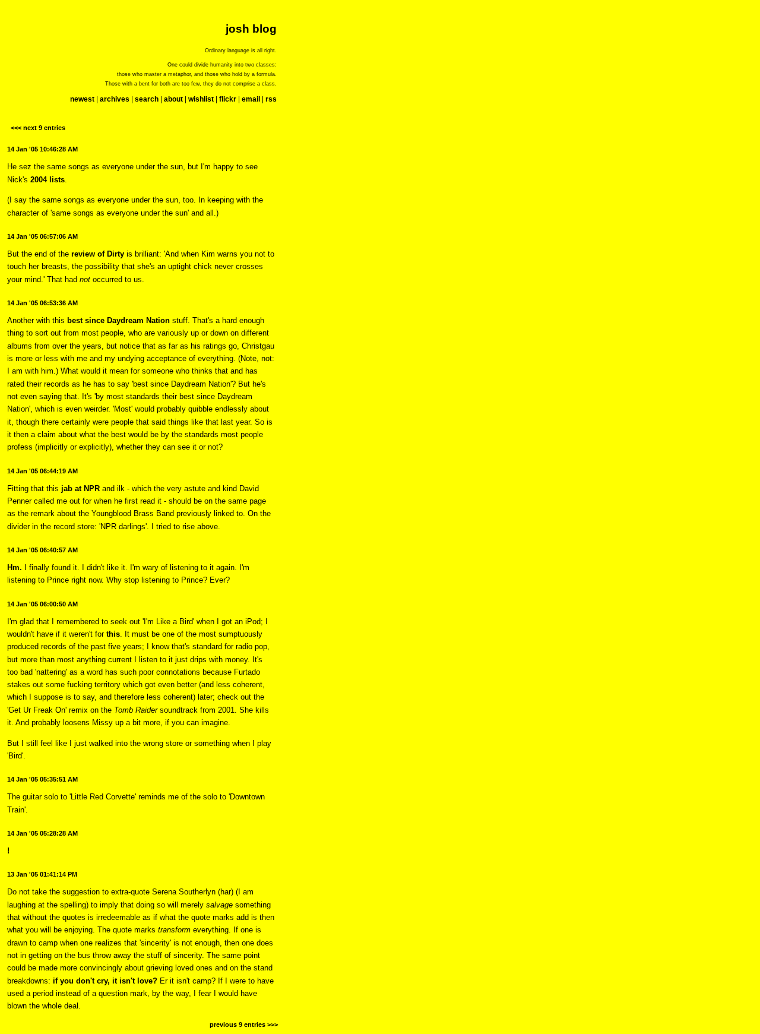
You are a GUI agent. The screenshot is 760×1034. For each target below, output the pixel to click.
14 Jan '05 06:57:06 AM (42, 236)
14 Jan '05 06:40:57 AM (42, 550)
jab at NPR (80, 488)
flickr (227, 99)
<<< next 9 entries (38, 127)
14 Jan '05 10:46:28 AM (42, 149)
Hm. (14, 567)
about (173, 99)
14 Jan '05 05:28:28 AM (42, 833)
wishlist (201, 99)
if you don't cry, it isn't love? (105, 980)
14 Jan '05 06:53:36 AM (42, 302)
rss (271, 99)
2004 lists (47, 179)
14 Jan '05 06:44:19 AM (42, 471)
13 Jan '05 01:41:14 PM (42, 874)
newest (82, 99)
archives (114, 99)
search (147, 99)
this (113, 634)
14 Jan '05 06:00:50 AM (42, 604)
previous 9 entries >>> (244, 1024)
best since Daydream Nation (118, 320)
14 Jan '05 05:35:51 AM (42, 779)
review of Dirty (97, 253)
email (251, 99)
